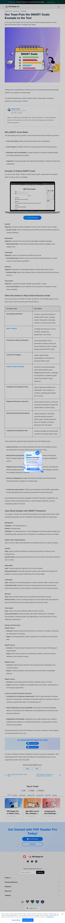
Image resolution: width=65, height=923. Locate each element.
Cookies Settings (16, 920)
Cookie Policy (50, 916)
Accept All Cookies (28, 920)
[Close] (62, 914)
